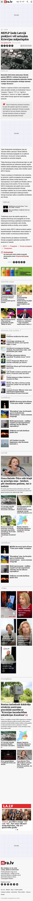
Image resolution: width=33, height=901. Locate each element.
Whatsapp (26, 256)
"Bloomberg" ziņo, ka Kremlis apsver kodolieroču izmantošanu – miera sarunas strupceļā (21, 413)
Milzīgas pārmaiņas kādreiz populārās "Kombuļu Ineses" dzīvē (18, 356)
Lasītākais (5, 397)
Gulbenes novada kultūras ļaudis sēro (19, 431)
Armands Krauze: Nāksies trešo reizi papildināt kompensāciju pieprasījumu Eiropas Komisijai (19, 391)
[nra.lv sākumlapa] (8, 2)
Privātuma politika (18, 889)
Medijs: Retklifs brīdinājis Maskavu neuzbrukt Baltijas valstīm (24, 529)
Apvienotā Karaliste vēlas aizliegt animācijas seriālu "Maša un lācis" (8, 322)
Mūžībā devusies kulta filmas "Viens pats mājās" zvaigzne (18, 207)
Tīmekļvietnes (7, 248)
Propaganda (12, 246)
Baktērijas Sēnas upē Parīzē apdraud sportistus (19, 367)
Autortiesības (14, 892)
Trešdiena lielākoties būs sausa (17, 336)
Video (4, 588)
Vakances (28, 892)
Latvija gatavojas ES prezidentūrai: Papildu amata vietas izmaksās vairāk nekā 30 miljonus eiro (24, 510)
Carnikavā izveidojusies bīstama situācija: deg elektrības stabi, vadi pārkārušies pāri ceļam (18, 349)
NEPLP (4, 246)
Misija (12, 889)
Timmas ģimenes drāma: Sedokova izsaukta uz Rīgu (18, 378)
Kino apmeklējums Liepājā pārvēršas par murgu (19, 210)
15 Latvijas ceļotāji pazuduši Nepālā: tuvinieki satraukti (8, 508)
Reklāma (8, 889)
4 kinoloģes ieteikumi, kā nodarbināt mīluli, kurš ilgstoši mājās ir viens (17, 342)
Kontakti (2, 894)
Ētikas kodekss (21, 892)
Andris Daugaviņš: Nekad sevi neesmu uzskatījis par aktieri (17, 361)
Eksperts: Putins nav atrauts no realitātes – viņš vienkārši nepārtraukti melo (24, 322)
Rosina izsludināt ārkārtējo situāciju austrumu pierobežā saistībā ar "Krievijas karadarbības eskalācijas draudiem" (8, 531)
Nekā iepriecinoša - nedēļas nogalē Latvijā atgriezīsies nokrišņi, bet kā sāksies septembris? (20, 423)
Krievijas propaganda (25, 246)
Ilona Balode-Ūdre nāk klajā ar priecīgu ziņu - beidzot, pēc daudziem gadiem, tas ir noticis (16, 482)
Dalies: (10, 262)
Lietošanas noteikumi (5, 892)
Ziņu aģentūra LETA (6, 42)
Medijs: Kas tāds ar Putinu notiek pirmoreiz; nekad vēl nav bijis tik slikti (18, 384)
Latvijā (6, 29)
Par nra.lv (3, 889)
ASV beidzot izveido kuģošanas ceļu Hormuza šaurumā (19, 442)
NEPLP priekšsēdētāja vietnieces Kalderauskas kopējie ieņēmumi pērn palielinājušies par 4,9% (24, 300)
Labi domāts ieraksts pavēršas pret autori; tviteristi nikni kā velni (18, 372)
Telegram (18, 256)
